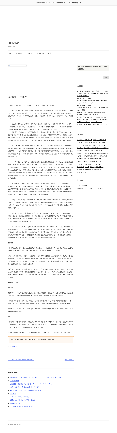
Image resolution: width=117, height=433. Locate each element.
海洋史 (99, 150)
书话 (87, 167)
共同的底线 (69, 359)
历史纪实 (93, 159)
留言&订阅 (40, 53)
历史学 (96, 140)
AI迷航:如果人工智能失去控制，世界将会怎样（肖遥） (92, 91)
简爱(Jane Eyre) (15, 403)
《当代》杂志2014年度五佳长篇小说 (21, 359)
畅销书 (80, 156)
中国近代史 (81, 164)
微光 (49, 53)
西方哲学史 (81, 169)
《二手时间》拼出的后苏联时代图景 (22, 406)
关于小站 (29, 53)
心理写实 (85, 150)
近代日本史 (90, 164)
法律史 (93, 167)
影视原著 (80, 167)
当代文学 (103, 156)
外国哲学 (104, 148)
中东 (79, 159)
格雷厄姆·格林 (96, 148)
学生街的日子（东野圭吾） (85, 98)
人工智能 (80, 145)
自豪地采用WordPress (14, 424)
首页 (9, 53)
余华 (79, 150)
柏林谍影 (13, 393)
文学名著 (88, 142)
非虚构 (100, 159)
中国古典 (102, 140)
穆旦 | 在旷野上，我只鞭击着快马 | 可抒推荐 (24, 387)
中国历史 (81, 140)
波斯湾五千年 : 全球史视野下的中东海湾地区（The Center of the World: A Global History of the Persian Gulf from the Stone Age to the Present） (92, 119)
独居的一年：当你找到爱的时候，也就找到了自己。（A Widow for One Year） (36, 377)
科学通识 (85, 159)
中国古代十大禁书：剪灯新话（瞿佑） (88, 115)
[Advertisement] (58, 24)
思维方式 (96, 142)
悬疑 (95, 145)
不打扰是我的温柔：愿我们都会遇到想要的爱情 (25, 390)
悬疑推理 (88, 140)
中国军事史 (102, 145)
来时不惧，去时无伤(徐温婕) (19, 397)
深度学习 (80, 153)
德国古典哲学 (96, 161)
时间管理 (89, 169)
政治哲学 (87, 161)
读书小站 (13, 43)
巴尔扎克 (98, 164)
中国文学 (103, 142)
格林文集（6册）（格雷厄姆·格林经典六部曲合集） (92, 112)
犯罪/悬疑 (99, 167)
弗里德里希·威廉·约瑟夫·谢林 (99, 153)
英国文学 (95, 156)
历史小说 (88, 145)
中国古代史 (81, 172)
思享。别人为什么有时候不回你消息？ (22, 400)
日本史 (80, 148)
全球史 (93, 150)
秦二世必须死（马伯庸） (84, 105)
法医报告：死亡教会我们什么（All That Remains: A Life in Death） (32, 384)
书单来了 (15, 346)
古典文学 (81, 142)
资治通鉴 (87, 148)
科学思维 (97, 169)
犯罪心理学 (88, 156)
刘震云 (80, 161)
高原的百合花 (14, 381)
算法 (87, 153)
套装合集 (19, 53)
